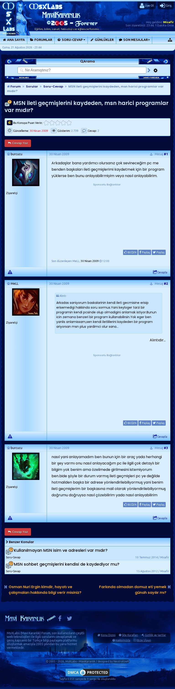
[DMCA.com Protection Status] (87, 675)
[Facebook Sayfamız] (60, 619)
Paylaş (145, 252)
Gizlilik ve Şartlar (155, 635)
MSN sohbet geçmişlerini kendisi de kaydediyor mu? (66, 564)
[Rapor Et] (10, 271)
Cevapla (162, 272)
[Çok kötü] (46, 123)
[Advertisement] (107, 215)
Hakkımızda (123, 640)
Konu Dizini (108, 635)
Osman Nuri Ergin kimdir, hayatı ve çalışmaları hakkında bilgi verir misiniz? (45, 589)
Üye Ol (149, 5)
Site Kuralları (130, 635)
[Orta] (57, 123)
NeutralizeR (121, 661)
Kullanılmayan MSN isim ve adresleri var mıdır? (61, 550)
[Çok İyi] (69, 123)
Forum (15, 86)
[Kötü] (52, 123)
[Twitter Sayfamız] (69, 619)
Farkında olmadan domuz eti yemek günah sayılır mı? (132, 589)
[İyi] (63, 123)
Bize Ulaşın (144, 640)
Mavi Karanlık (30, 633)
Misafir (168, 22)
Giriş (168, 5)
